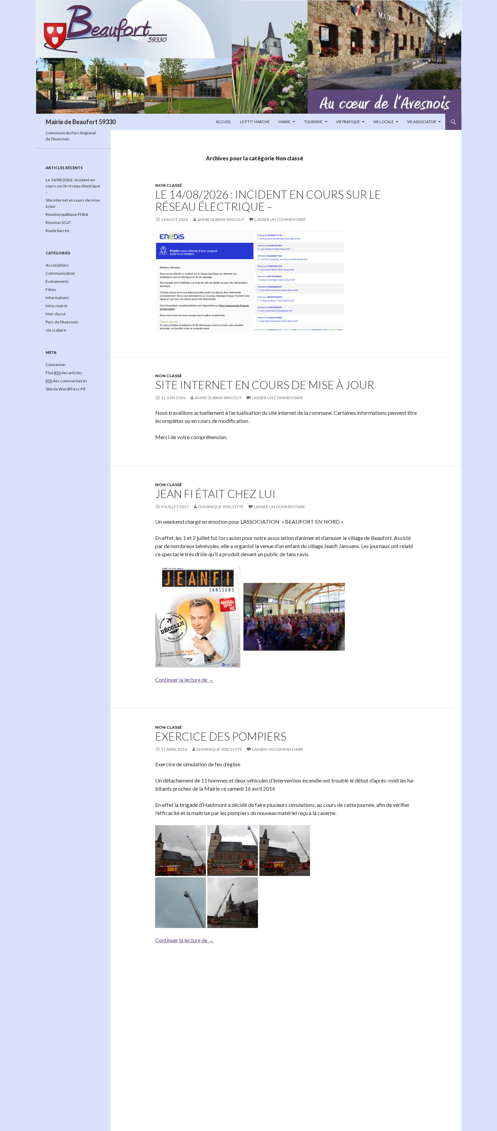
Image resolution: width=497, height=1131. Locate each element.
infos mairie (56, 305)
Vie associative (421, 121)
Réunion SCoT (58, 222)
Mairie (284, 121)
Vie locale (383, 121)
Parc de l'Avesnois (62, 321)
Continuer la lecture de (184, 679)
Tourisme (313, 121)
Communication (60, 273)
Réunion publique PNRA (67, 214)
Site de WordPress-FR (66, 388)
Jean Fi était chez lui (215, 493)
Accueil (223, 121)
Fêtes (51, 289)
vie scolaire (56, 330)
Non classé (168, 185)
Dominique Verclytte (221, 506)
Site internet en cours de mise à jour (264, 384)
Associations (57, 265)
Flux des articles (64, 372)
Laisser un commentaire (280, 219)
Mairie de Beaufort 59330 (81, 122)
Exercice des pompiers (220, 736)
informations (57, 297)
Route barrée (57, 230)
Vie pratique (348, 121)
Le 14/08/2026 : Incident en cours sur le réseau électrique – (268, 200)
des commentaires (66, 380)
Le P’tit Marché (254, 121)
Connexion (56, 364)
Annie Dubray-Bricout (220, 219)
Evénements (57, 281)
